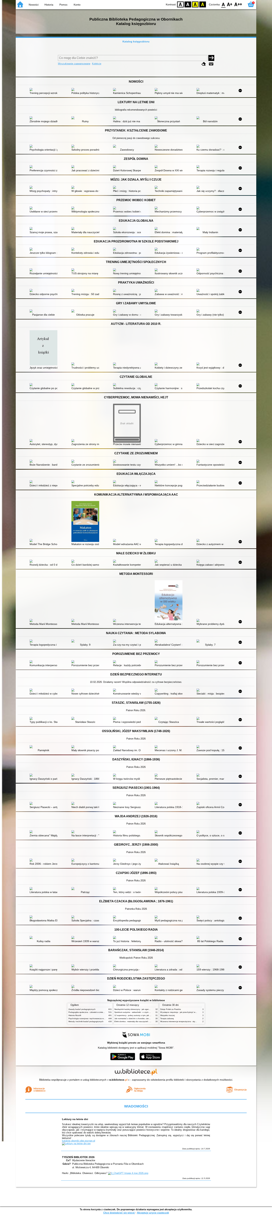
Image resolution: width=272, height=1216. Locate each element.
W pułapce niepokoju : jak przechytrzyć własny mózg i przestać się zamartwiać (193, 1012)
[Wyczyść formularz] (204, 64)
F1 (229, 4)
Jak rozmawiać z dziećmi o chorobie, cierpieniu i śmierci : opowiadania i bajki (146, 1018)
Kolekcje (96, 63)
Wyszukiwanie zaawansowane (74, 63)
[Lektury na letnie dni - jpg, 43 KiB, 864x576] (76, 1143)
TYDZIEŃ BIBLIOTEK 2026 (78, 1157)
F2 (238, 4)
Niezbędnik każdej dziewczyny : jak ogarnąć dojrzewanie (138, 1009)
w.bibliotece (118, 1079)
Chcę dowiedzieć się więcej (119, 1212)
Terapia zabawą (167, 1018)
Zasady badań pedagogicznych (81, 1009)
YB (195, 4)
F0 (223, 4)
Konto (77, 4)
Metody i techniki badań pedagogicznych (85, 1021)
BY (203, 4)
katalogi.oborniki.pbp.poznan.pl (78, 1140)
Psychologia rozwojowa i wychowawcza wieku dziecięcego (93, 1018)
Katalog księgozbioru (136, 41)
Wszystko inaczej (167, 1015)
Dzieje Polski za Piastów (170, 1009)
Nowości (33, 4)
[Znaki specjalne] (211, 64)
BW (187, 4)
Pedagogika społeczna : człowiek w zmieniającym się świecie (94, 1012)
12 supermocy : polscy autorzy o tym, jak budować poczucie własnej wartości (147, 1015)
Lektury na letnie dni (75, 1119)
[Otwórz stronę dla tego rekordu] (44, 90)
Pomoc (63, 4)
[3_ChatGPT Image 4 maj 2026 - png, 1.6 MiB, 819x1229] (128, 1173)
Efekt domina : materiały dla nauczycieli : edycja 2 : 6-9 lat (139, 1021)
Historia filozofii (74, 1015)
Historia (48, 4)
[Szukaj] (211, 58)
